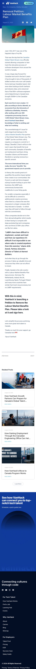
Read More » (8, 404)
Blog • (4, 7)
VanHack (12, 120)
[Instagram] (10, 590)
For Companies (11, 7)
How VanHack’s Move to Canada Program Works (16, 472)
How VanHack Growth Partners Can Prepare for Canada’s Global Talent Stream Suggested (16, 400)
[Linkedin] (3, 590)
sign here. (18, 312)
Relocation (24, 7)
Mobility (18, 7)
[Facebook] (13, 590)
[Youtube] (6, 590)
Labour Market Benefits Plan (15, 134)
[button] (3, 3)
